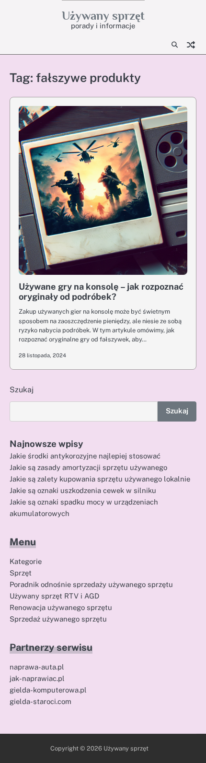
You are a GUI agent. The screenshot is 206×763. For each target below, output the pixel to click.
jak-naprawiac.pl (37, 678)
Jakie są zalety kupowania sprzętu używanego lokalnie (100, 479)
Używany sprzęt (103, 16)
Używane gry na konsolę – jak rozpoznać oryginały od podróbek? (101, 292)
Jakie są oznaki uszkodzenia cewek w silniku (83, 490)
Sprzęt (21, 573)
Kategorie (26, 561)
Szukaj (22, 389)
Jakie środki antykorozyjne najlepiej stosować (85, 456)
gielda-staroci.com (40, 701)
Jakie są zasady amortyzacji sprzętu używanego (88, 467)
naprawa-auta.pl (37, 667)
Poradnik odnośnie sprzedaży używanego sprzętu (91, 584)
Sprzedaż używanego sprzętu (58, 619)
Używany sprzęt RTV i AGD (54, 596)
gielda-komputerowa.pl (48, 690)
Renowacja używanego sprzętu (61, 607)
